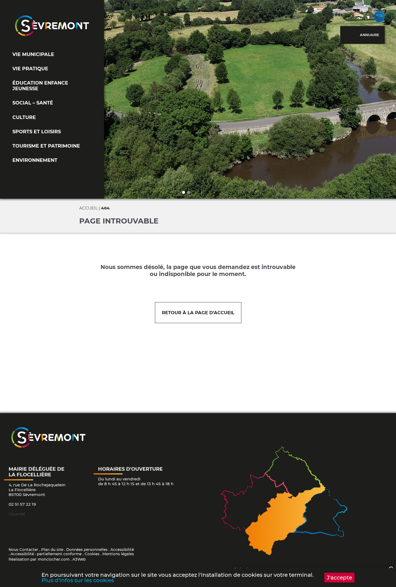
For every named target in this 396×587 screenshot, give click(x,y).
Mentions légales (118, 554)
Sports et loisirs (36, 131)
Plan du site (52, 549)
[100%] (109, 40)
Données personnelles (86, 549)
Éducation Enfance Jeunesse (40, 85)
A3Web (79, 559)
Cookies (92, 554)
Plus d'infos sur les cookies (77, 580)
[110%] (109, 18)
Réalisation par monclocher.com (39, 559)
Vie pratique (30, 68)
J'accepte (339, 577)
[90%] (109, 29)
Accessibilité (122, 549)
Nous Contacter (23, 549)
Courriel (17, 513)
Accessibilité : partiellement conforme (46, 554)
